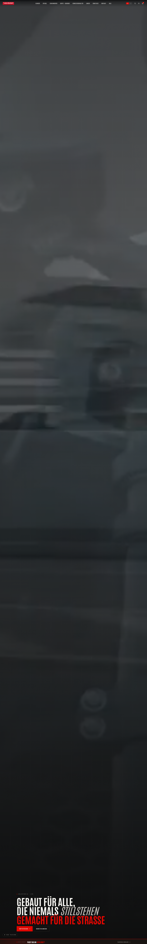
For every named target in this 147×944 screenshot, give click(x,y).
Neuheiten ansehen (41, 929)
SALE (110, 3)
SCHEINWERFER (53, 3)
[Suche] (135, 3)
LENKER (88, 3)
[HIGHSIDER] (8, 3)
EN (130, 3)
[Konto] (139, 3)
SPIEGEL (45, 3)
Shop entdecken (23, 929)
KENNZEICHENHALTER (78, 3)
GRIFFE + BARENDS (65, 3)
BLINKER (38, 3)
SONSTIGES (95, 3)
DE (127, 3)
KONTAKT (103, 3)
